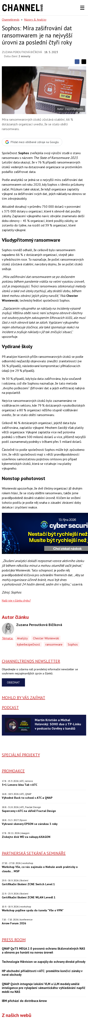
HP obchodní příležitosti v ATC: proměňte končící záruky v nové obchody (42, 973)
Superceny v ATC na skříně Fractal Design (29, 811)
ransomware (53, 644)
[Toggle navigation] (82, 8)
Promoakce (13, 771)
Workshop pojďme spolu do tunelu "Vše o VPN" (32, 910)
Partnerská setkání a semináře (34, 853)
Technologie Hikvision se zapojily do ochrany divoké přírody (43, 962)
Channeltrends (10, 19)
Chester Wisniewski (46, 638)
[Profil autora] (8, 629)
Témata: (7, 638)
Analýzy (22, 638)
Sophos (73, 644)
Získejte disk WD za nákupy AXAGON (26, 837)
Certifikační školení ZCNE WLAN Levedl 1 (28, 897)
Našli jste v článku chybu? (16, 600)
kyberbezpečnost (28, 644)
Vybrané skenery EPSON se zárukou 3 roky (30, 824)
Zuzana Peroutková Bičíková (22, 52)
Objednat (13, 682)
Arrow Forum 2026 (14, 923)
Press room (14, 939)
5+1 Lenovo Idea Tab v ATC (19, 785)
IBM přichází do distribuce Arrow (24, 1001)
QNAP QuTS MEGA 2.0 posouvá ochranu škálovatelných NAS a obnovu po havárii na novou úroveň (43, 950)
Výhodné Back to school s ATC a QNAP (27, 798)
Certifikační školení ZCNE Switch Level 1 (28, 884)
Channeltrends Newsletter (31, 661)
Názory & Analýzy (35, 19)
